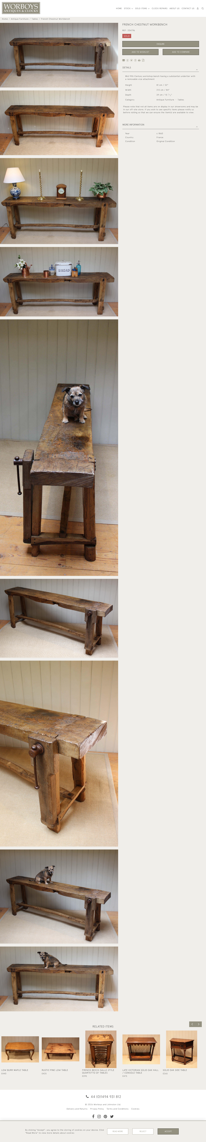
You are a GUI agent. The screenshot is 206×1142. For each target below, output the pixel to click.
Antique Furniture (20, 19)
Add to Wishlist (140, 52)
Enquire (161, 44)
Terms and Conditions (118, 1109)
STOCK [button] (127, 8)
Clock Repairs (159, 8)
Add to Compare (181, 52)
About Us (175, 8)
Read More (118, 1131)
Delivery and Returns (77, 1109)
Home (5, 19)
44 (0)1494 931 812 (105, 1097)
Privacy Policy (97, 1109)
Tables (35, 19)
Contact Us (188, 8)
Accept (168, 1131)
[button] (202, 8)
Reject (143, 1131)
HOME (119, 8)
